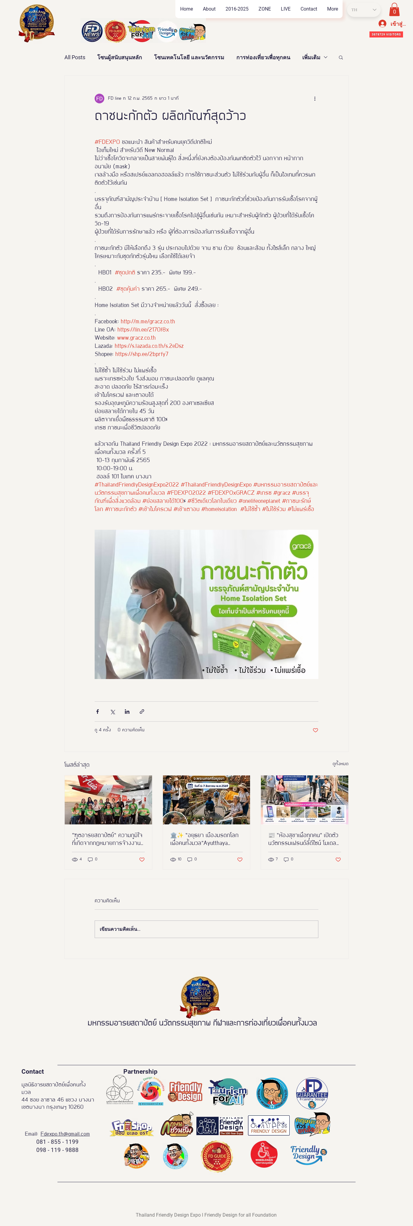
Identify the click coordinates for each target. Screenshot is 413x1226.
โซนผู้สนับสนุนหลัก (119, 57)
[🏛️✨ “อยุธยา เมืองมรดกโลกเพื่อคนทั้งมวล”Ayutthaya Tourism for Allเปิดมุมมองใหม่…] (206, 799)
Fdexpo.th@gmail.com (65, 1134)
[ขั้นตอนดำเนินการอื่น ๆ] (314, 98)
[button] (264, 9)
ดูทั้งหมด (341, 764)
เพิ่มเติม (311, 57)
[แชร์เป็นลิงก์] (142, 711)
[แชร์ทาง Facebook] (97, 711)
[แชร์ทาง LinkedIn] (127, 711)
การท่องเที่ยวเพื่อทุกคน (263, 57)
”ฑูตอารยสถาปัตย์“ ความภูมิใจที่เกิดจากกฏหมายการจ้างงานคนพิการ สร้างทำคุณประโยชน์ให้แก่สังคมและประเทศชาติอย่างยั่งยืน (107, 840)
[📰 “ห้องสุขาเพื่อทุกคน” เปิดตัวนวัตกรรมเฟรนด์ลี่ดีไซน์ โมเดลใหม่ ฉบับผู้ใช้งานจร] (304, 799)
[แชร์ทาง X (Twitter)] (112, 711)
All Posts (74, 57)
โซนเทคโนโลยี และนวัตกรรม (189, 57)
